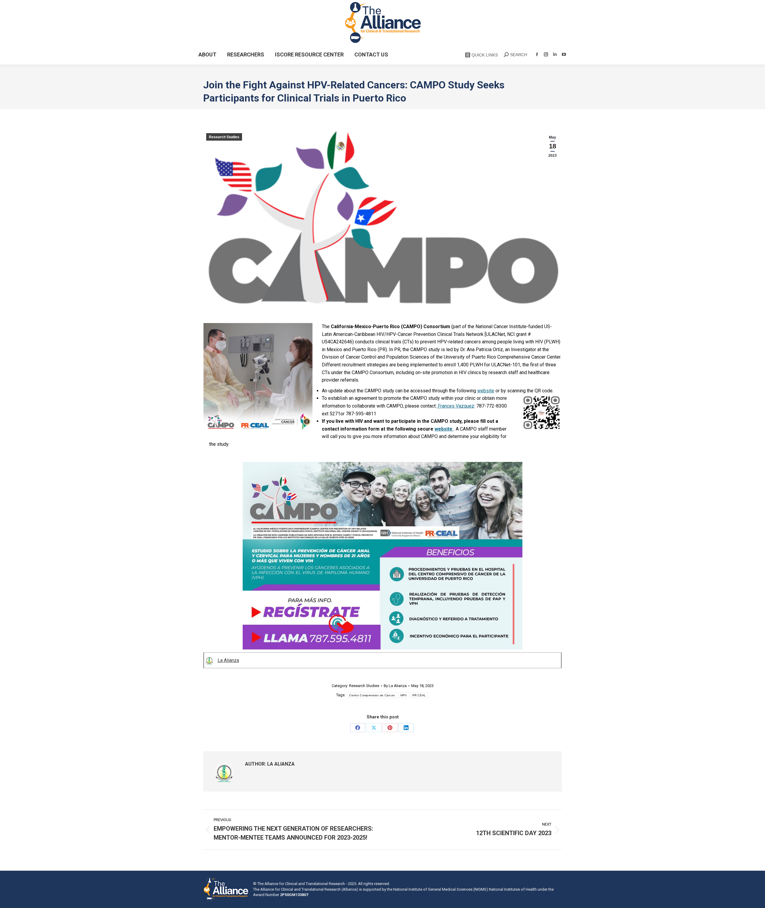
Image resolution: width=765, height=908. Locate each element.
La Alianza (228, 660)
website (485, 391)
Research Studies (224, 137)
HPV (403, 695)
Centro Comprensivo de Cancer (372, 695)
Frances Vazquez (455, 406)
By (395, 685)
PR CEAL (419, 695)
